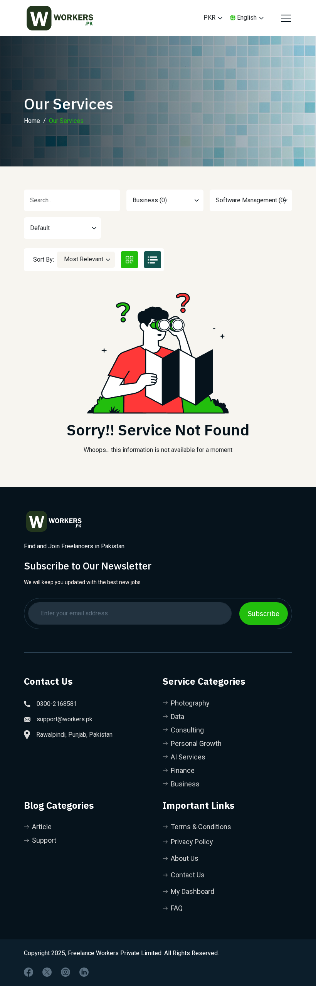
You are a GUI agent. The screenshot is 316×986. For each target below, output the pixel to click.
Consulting (187, 730)
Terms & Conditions (201, 827)
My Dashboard (192, 891)
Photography (190, 703)
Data (177, 716)
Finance (183, 770)
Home (32, 120)
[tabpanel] (158, 375)
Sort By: (43, 259)
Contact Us (188, 875)
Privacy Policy (192, 842)
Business (185, 784)
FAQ (177, 908)
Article (42, 827)
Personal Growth (196, 743)
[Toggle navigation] (284, 18)
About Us (184, 858)
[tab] (129, 259)
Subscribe (263, 613)
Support (44, 840)
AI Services (188, 757)
